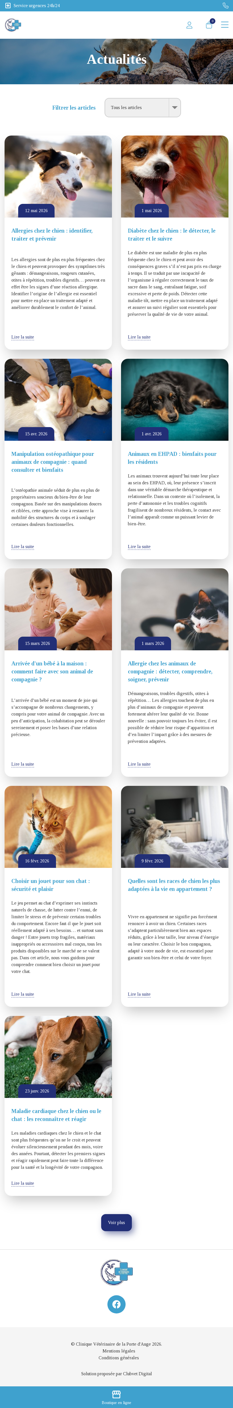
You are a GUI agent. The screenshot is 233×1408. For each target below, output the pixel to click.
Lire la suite (22, 337)
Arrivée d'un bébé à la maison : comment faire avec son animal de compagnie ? (52, 671)
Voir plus (116, 1222)
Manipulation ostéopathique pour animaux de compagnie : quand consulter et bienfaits (52, 462)
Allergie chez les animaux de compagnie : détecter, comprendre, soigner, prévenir (170, 671)
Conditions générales (119, 1357)
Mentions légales (119, 1350)
